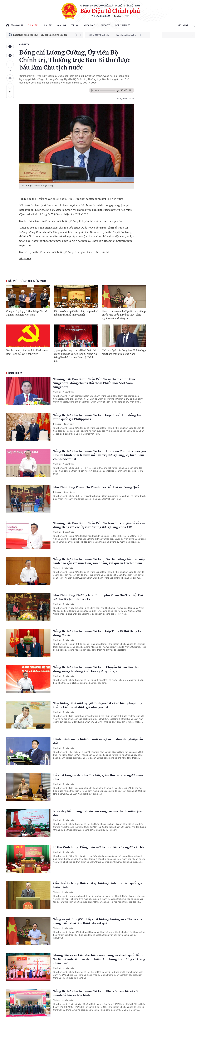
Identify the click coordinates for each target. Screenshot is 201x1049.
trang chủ (17, 25)
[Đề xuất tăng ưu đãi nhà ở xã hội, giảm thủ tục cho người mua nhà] (28, 787)
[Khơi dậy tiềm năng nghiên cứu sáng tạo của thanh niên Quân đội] (28, 823)
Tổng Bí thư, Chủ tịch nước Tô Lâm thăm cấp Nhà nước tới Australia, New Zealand (42, 35)
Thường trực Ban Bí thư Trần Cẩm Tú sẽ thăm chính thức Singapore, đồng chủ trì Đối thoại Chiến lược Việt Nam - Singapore (94, 383)
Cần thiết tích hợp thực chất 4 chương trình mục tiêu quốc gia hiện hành (97, 885)
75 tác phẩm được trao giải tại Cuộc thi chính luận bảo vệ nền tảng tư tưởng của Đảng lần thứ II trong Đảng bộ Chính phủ (75, 355)
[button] (75, 35)
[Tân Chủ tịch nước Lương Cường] (76, 143)
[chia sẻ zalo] (10, 55)
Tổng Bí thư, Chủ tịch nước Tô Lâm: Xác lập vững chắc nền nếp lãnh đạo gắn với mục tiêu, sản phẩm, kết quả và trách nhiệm (99, 561)
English (117, 16)
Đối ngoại (57, 424)
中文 (127, 16)
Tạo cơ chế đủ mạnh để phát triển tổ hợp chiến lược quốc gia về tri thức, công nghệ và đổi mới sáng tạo (124, 315)
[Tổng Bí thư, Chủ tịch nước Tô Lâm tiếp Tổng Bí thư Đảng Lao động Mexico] (28, 643)
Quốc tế (105, 25)
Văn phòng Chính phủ (126, 35)
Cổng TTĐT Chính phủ (99, 35)
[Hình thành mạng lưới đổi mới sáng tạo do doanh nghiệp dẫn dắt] (28, 751)
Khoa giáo (89, 25)
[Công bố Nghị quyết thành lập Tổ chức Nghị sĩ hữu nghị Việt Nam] (28, 296)
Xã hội (74, 25)
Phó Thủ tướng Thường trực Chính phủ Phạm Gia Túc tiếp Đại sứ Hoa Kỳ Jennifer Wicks (98, 597)
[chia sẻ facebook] (10, 46)
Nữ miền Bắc (126, 90)
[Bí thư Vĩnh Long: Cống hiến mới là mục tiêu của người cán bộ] (28, 859)
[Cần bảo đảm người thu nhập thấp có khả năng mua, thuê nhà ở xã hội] (76, 296)
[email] (142, 35)
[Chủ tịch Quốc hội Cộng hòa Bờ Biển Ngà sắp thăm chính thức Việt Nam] (124, 335)
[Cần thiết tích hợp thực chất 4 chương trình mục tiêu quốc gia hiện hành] (28, 895)
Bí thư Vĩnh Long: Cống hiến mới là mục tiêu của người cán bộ (98, 847)
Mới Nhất (183, 25)
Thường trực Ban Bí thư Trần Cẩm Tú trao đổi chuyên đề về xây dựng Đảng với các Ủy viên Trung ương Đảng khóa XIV (99, 525)
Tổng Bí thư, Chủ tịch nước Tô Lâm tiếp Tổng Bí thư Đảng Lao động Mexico (98, 633)
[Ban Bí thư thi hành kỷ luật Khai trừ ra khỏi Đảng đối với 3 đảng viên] (28, 335)
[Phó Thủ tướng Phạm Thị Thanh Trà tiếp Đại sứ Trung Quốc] (28, 499)
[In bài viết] (10, 78)
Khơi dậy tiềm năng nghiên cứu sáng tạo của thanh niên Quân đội (98, 813)
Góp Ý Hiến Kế (122, 25)
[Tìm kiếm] (193, 25)
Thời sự (56, 568)
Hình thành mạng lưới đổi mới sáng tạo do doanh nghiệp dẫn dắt (98, 741)
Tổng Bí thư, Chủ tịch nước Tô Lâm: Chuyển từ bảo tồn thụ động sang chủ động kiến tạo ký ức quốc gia (96, 669)
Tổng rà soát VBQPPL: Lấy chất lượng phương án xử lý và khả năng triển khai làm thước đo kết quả (97, 921)
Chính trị (33, 25)
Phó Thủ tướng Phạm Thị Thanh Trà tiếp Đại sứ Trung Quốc (96, 487)
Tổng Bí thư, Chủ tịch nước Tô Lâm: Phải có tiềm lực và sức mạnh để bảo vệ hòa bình (96, 993)
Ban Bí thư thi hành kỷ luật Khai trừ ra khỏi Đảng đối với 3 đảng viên (27, 352)
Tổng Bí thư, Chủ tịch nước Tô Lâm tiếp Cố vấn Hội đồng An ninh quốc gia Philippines (97, 417)
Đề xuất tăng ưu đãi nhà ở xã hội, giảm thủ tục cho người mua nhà (98, 777)
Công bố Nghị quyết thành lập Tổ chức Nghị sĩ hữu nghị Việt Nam (27, 313)
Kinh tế (48, 25)
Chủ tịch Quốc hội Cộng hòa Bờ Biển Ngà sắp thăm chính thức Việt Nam (124, 352)
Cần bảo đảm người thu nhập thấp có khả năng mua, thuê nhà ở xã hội (76, 313)
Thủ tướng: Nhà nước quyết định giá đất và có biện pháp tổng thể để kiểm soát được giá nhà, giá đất (97, 705)
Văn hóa (61, 25)
